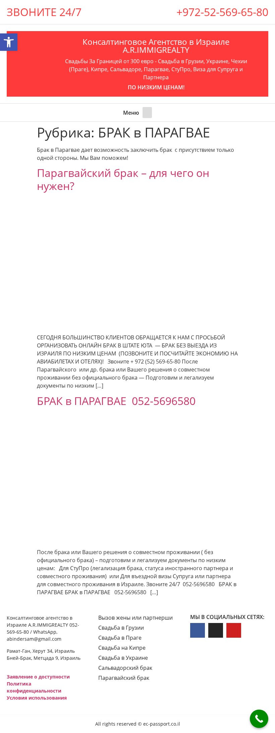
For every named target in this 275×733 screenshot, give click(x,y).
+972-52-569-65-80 (222, 12)
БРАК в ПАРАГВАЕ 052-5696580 (116, 401)
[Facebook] (197, 630)
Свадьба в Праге (120, 637)
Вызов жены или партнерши (135, 617)
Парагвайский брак (123, 677)
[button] (147, 112)
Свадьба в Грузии (121, 627)
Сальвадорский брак (125, 667)
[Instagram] (215, 630)
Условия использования (37, 698)
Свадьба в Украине (123, 657)
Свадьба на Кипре (122, 647)
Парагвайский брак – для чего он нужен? (123, 179)
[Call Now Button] (259, 719)
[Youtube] (233, 630)
